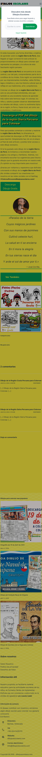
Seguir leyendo (21, 33)
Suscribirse (30, 26)
